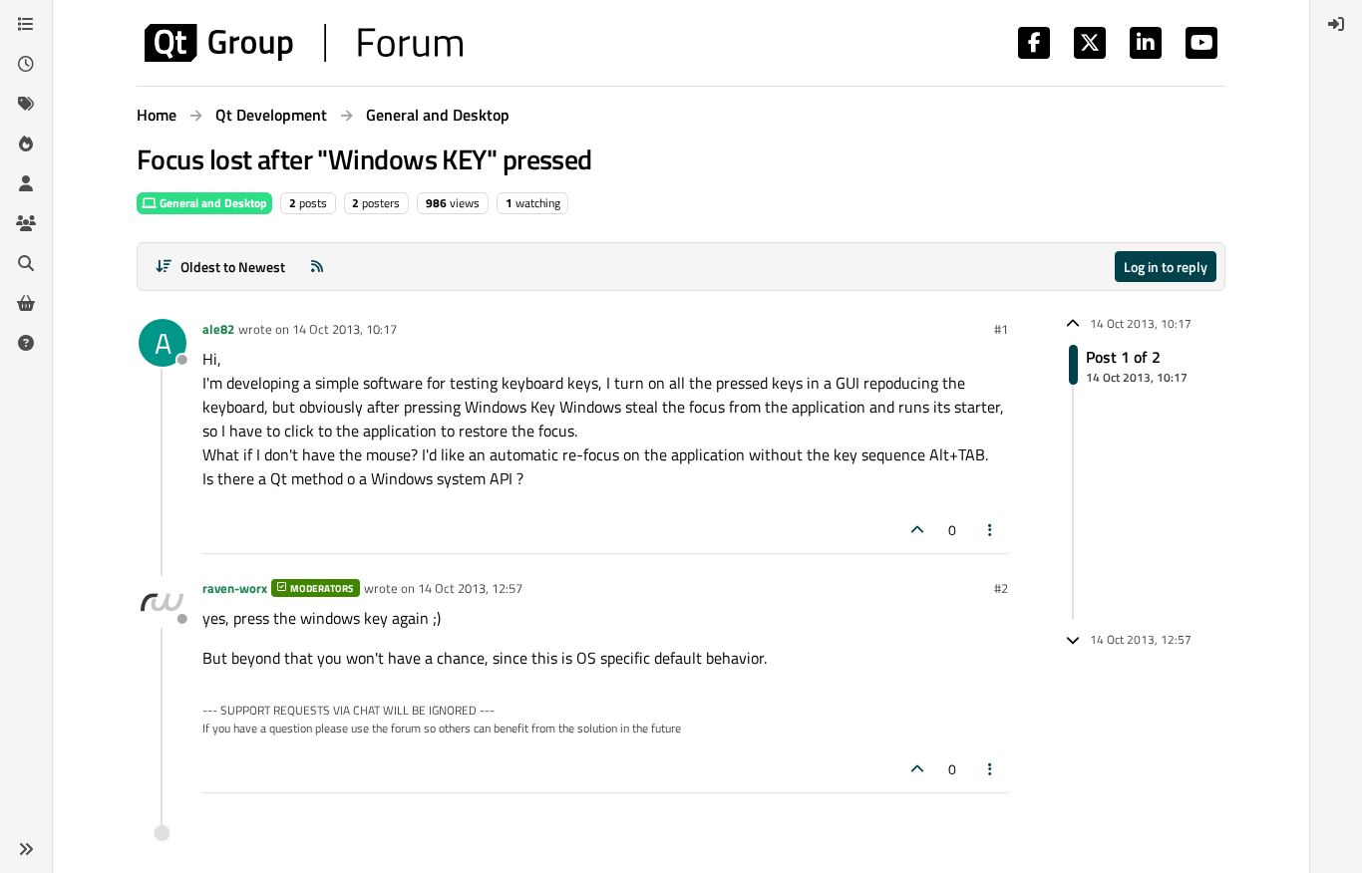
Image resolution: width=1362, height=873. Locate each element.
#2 (1001, 588)
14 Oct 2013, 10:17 (344, 329)
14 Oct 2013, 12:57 (470, 588)
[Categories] (26, 24)
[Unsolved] (26, 343)
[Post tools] (991, 529)
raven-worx (234, 588)
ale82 (218, 329)
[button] (26, 849)
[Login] (1336, 24)
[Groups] (26, 223)
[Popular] (26, 143)
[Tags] (26, 104)
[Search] (26, 263)
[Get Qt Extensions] (26, 303)
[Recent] (26, 64)
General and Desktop (212, 202)
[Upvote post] (917, 529)
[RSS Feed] (317, 266)
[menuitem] (1336, 24)
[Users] (26, 183)
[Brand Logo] (304, 43)
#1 (1001, 329)
